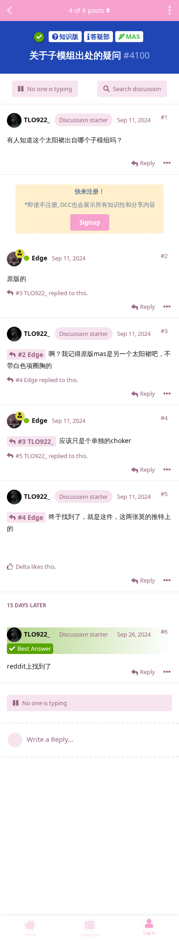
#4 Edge (30, 517)
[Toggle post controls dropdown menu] (167, 163)
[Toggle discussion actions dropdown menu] (170, 10)
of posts (86, 10)
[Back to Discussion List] (9, 10)
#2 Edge (30, 354)
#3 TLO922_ (36, 441)
